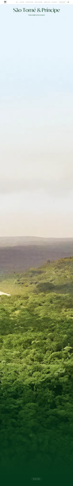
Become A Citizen (36, 478)
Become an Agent (62, 2)
